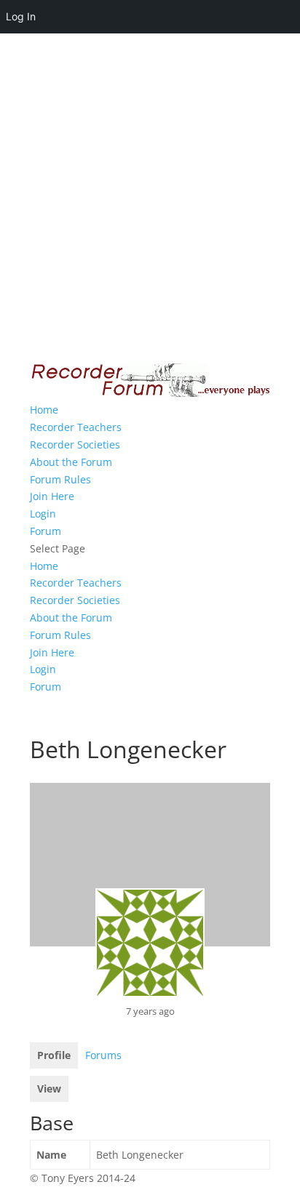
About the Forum (71, 462)
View (49, 1088)
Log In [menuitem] (21, 16)
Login (43, 513)
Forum (45, 531)
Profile (54, 1055)
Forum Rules (60, 479)
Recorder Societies (75, 444)
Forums (103, 1055)
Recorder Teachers (76, 427)
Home (44, 410)
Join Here (52, 496)
